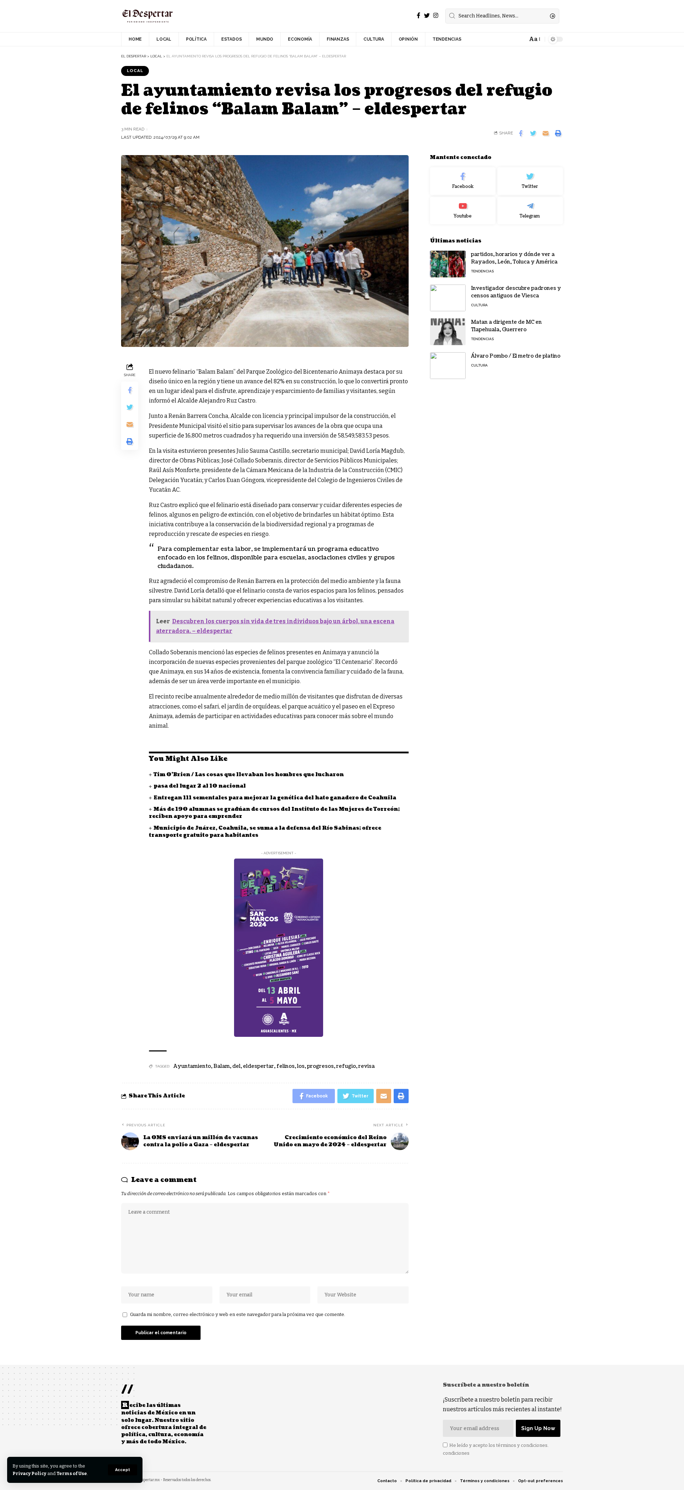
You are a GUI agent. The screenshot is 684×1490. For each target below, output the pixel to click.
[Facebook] (418, 15)
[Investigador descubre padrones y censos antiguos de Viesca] (448, 298)
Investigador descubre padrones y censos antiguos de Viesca (516, 292)
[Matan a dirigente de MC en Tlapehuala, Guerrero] (448, 331)
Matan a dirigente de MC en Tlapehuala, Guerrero (506, 326)
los (301, 1066)
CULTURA (479, 305)
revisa (366, 1066)
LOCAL (135, 70)
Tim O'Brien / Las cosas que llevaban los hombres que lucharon (249, 774)
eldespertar (258, 1066)
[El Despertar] (148, 16)
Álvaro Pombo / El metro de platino (515, 356)
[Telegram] (530, 211)
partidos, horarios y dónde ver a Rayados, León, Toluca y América (514, 258)
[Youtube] (463, 211)
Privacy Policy (29, 1473)
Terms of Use (72, 1473)
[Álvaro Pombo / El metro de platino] (448, 365)
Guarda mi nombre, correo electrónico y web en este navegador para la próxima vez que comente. (237, 1314)
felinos (285, 1066)
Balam (221, 1066)
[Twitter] (426, 15)
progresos (320, 1066)
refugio (346, 1066)
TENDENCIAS (482, 271)
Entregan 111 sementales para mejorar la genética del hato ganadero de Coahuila (275, 797)
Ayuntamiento (192, 1066)
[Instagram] (435, 15)
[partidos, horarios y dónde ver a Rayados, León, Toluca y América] (448, 264)
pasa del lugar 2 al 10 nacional (200, 786)
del (236, 1066)
